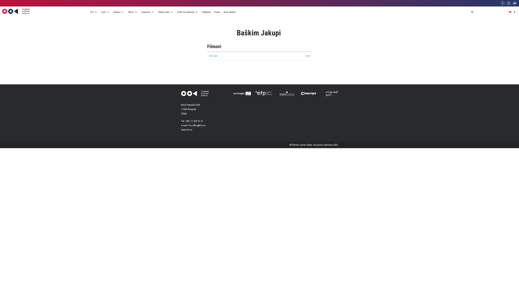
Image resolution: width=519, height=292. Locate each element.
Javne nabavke (229, 12)
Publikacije (206, 12)
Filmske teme (163, 12)
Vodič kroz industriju (185, 12)
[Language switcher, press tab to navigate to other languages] (512, 12)
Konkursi (116, 12)
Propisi (217, 12)
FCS (92, 12)
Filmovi (131, 12)
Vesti (103, 12)
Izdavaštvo (146, 12)
